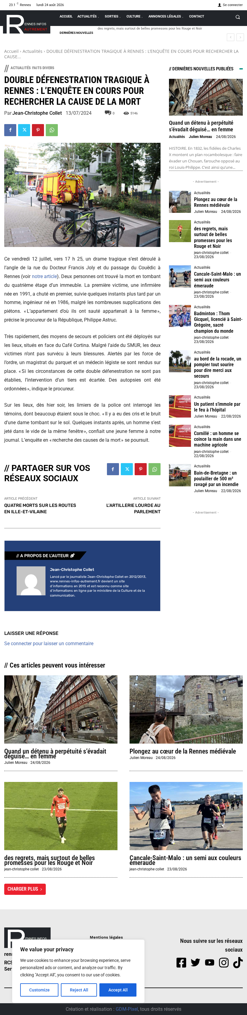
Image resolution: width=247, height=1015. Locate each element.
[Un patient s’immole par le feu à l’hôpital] (180, 406)
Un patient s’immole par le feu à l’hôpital (217, 407)
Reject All (79, 990)
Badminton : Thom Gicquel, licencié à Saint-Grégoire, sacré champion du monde (218, 322)
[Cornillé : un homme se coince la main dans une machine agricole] (180, 436)
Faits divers (43, 68)
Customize (39, 990)
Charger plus (23, 889)
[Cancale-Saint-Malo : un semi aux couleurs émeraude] (180, 276)
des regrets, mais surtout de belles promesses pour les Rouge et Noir (150, 28)
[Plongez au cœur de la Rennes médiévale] (180, 202)
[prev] (230, 37)
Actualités (32, 51)
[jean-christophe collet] (31, 582)
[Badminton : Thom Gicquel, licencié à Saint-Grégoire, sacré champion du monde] (180, 316)
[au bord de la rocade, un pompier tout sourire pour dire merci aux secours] (180, 361)
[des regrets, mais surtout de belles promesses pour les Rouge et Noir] (180, 231)
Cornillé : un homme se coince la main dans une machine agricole (217, 439)
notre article (44, 276)
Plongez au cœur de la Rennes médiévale (215, 202)
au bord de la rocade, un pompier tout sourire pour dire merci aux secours (217, 367)
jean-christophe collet (37, 113)
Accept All (118, 990)
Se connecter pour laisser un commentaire (48, 643)
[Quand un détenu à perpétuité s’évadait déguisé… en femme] (206, 97)
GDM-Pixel (127, 1009)
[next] (240, 37)
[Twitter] (24, 130)
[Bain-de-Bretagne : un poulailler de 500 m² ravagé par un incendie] (180, 475)
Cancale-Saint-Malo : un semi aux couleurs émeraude (217, 279)
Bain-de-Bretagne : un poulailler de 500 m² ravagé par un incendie (216, 478)
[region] (78, 971)
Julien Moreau (200, 137)
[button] (237, 17)
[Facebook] (10, 130)
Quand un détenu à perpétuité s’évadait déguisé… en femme (201, 126)
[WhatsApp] (52, 130)
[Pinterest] (38, 130)
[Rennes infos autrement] (26, 23)
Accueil (11, 51)
